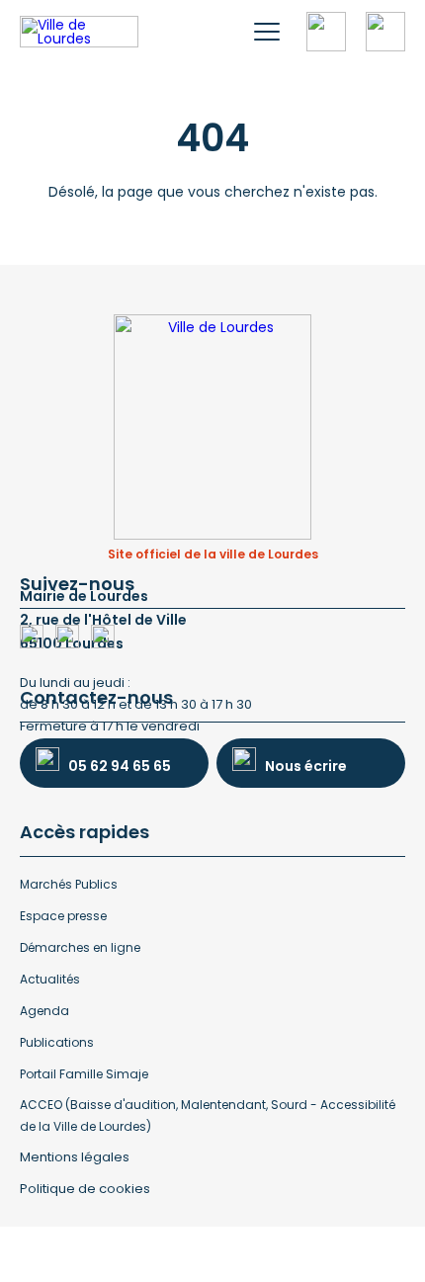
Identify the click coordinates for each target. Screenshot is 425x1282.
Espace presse (63, 915)
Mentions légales (74, 1157)
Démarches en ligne (80, 947)
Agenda (44, 1010)
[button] (267, 31)
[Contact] (385, 31)
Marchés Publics (69, 884)
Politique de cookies (85, 1188)
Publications (57, 1042)
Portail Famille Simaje (84, 1074)
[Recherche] (326, 31)
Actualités (50, 979)
